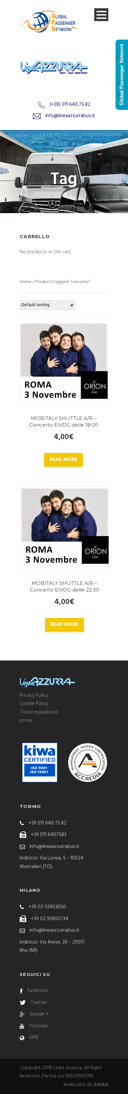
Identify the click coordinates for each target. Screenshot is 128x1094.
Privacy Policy (34, 695)
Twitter (39, 1003)
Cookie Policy (34, 704)
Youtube (38, 1026)
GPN (33, 1038)
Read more (63, 460)
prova (26, 720)
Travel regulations (39, 712)
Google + (39, 1014)
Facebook (37, 991)
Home (26, 282)
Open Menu (101, 14)
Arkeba (100, 1085)
